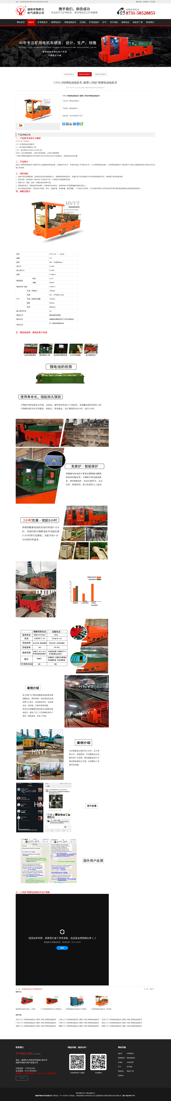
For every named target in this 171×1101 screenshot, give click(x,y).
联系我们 (121, 1075)
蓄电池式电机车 (101, 74)
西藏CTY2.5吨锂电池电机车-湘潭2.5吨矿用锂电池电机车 (79, 1026)
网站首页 (139, 2)
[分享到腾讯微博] (74, 124)
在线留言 (146, 2)
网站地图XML (90, 1093)
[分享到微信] (81, 124)
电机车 (120, 1053)
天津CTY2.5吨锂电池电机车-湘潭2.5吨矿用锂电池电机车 (122, 1019)
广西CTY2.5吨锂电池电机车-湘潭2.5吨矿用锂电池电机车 (79, 1023)
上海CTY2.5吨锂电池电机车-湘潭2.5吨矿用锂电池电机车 (79, 1019)
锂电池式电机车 (84, 74)
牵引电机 (129, 1067)
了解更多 (22, 1078)
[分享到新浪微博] (70, 124)
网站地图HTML (81, 1093)
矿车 (119, 1067)
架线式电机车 (69, 74)
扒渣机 (120, 1062)
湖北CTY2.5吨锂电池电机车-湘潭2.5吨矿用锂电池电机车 (122, 1023)
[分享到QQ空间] (67, 124)
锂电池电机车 (73, 108)
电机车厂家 (130, 1071)
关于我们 (152, 2)
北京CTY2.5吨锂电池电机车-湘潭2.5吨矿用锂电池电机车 (36, 1019)
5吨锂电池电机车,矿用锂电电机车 (32, 989)
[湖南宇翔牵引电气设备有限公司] (57, 17)
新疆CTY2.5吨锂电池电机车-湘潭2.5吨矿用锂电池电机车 (122, 1026)
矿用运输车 (130, 1062)
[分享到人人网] (78, 124)
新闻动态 (121, 1071)
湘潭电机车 (121, 1058)
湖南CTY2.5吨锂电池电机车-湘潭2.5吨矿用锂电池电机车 (36, 1026)
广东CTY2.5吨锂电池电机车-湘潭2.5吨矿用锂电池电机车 (36, 1023)
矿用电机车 (130, 1053)
